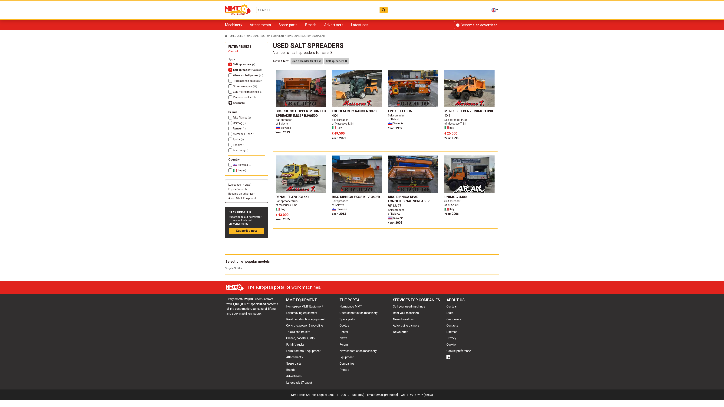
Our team (452, 306)
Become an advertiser (478, 25)
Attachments (260, 25)
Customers (453, 319)
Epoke (238, 139)
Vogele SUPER (233, 268)
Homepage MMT (351, 306)
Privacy (451, 338)
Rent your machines (406, 313)
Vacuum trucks (244, 97)
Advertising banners (406, 325)
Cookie (451, 344)
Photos (344, 370)
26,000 (450, 133)
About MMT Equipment (242, 198)
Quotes (344, 325)
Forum (344, 344)
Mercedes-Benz (244, 133)
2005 (283, 219)
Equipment (347, 357)
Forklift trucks (295, 344)
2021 (339, 138)
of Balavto (282, 123)
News (343, 338)
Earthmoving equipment (301, 313)
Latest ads (359, 25)
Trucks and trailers (298, 332)
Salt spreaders (244, 64)
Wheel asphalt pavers (248, 75)
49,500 (338, 133)
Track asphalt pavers (247, 80)
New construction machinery (358, 351)
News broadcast (404, 319)
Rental (344, 332)
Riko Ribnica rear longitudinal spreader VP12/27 (408, 201)
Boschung (240, 150)
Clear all (233, 51)
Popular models (237, 189)
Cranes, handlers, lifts (300, 338)
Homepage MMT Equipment (304, 306)
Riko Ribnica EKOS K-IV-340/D (356, 197)
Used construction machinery (359, 313)
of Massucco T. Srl (343, 123)
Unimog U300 (455, 197)
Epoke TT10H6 (400, 111)
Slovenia (244, 164)
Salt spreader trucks (247, 69)
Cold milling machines (248, 91)
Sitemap (451, 332)
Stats (449, 313)
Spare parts (288, 25)
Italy (241, 170)
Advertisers (333, 25)
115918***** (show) (419, 395)
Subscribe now (246, 231)
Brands (311, 25)
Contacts (452, 325)
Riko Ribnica (242, 117)
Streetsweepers (245, 86)
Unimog (239, 123)
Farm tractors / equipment (303, 351)
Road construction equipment (305, 319)
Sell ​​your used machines (409, 306)
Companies (347, 363)
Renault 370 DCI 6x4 (292, 197)
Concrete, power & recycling (304, 325)
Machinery (233, 25)
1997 (395, 128)
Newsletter (400, 332)
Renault (239, 128)
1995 (451, 138)
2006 (451, 214)
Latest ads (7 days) (239, 184)
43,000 (282, 215)
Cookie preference (458, 351)
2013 (283, 132)
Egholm (239, 144)
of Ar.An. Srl (451, 205)
